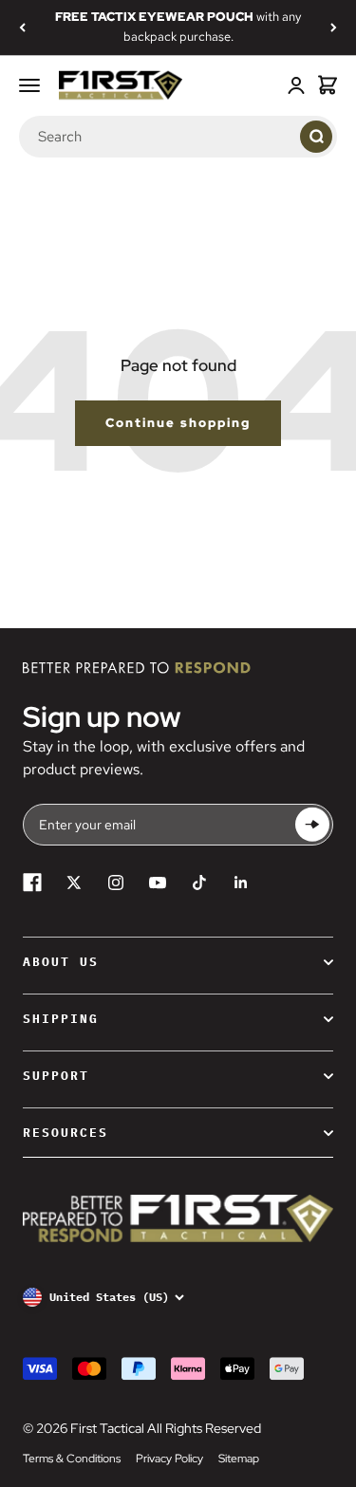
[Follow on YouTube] (157, 882)
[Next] (333, 27)
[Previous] (22, 27)
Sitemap (238, 1458)
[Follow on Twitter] (74, 882)
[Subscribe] (312, 825)
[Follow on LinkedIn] (241, 882)
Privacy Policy (169, 1458)
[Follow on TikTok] (199, 882)
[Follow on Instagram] (115, 882)
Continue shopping (178, 423)
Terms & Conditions (72, 1458)
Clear (281, 135)
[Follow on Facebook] (32, 882)
